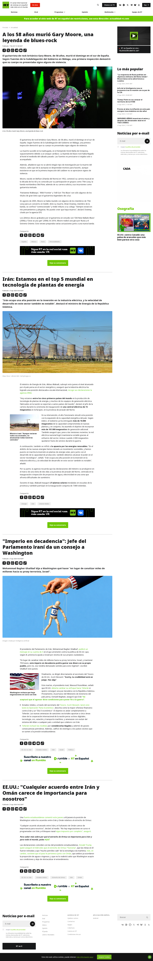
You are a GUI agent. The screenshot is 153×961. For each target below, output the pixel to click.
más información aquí (84, 957)
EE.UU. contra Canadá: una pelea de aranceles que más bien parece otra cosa (131, 237)
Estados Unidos (41, 750)
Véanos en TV (109, 5)
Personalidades (55, 242)
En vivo (35, 5)
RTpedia (45, 931)
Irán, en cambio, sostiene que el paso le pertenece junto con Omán (56, 852)
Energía (24, 504)
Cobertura (71, 928)
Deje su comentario (58, 263)
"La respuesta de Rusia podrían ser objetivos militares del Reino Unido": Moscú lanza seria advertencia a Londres (132, 77)
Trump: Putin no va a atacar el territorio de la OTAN (129, 100)
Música (33, 242)
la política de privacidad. (133, 147)
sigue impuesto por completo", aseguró (73, 831)
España (24, 242)
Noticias (14, 12)
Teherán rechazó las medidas (34, 725)
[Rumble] (124, 5)
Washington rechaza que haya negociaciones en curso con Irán (23, 693)
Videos (44, 925)
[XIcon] (127, 5)
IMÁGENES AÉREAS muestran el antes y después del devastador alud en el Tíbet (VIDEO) (133, 120)
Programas (59, 12)
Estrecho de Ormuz (58, 877)
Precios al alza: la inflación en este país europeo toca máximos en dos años (133, 110)
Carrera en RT (72, 931)
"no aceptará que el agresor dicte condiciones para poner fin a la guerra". (52, 698)
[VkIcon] (120, 5)
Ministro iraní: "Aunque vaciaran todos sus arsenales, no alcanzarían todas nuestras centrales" (23, 436)
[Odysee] (130, 924)
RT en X (19, 946)
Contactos (71, 921)
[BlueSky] (135, 5)
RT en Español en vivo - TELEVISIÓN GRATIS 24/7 (129, 49)
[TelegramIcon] (131, 5)
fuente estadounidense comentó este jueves (43, 817)
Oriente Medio (44, 504)
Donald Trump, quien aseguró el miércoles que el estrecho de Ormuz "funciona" (56, 846)
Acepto (130, 147)
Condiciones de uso (74, 934)
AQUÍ (47, 839)
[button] (134, 36)
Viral (36, 12)
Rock (43, 242)
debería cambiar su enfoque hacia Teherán (70, 688)
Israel (61, 750)
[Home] (5, 5)
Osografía (125, 209)
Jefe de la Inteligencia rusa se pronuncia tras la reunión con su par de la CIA (133, 90)
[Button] (97, 5)
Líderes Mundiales (48, 935)
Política (70, 750)
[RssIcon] (149, 924)
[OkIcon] (139, 5)
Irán (33, 504)
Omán (80, 877)
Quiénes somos (73, 918)
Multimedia (109, 12)
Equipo (70, 925)
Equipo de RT (137, 12)
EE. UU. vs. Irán (26, 750)
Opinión (85, 12)
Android (95, 918)
